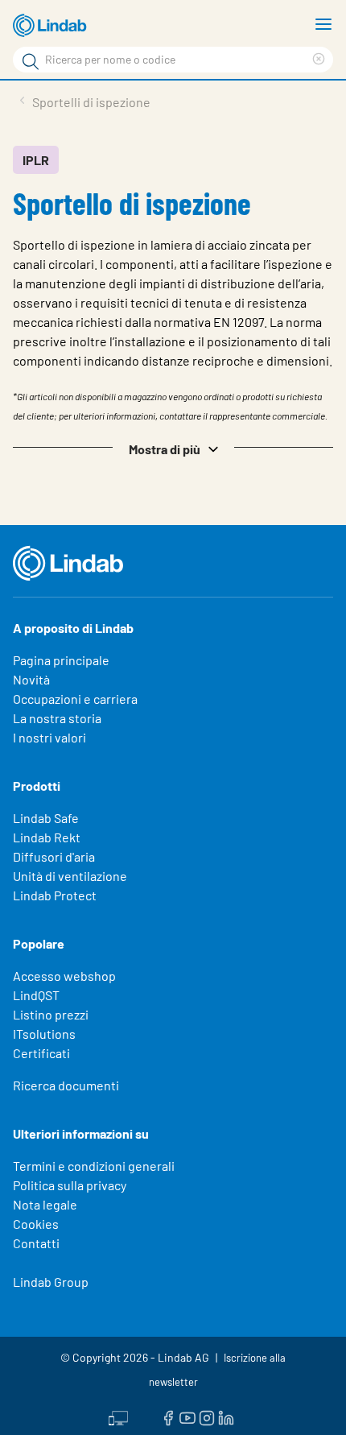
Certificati (41, 1053)
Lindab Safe (46, 817)
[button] (173, 448)
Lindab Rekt (46, 837)
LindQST (36, 995)
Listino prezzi (51, 1014)
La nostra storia (57, 718)
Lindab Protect (55, 895)
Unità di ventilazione (70, 875)
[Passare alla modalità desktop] (118, 1416)
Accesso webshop (64, 975)
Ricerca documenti (66, 1085)
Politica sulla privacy (69, 1185)
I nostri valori (49, 737)
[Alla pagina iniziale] (52, 26)
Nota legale (45, 1204)
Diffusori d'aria (54, 856)
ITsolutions (44, 1033)
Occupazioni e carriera (75, 698)
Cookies (36, 1223)
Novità (31, 679)
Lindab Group (51, 1281)
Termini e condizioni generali (94, 1165)
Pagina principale (61, 660)
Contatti (36, 1243)
